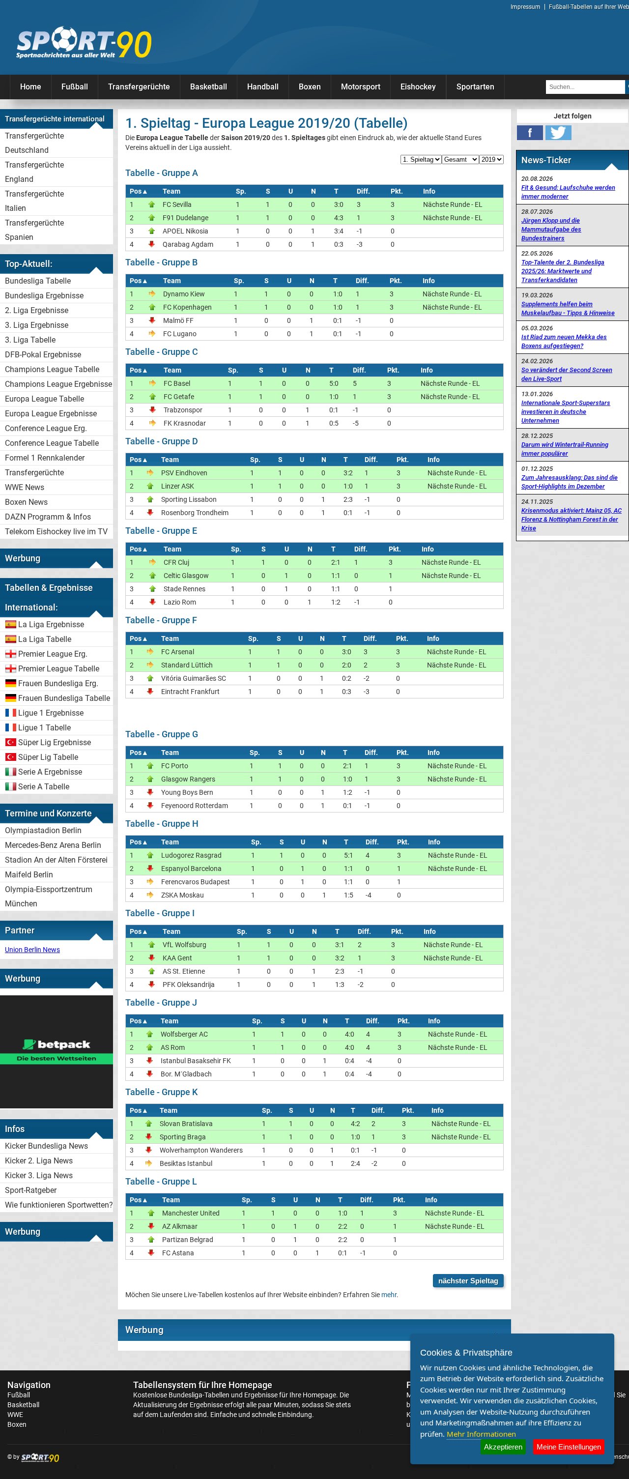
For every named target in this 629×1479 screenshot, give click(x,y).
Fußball (74, 86)
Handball (263, 86)
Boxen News (26, 502)
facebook (530, 132)
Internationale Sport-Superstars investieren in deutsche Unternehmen (565, 411)
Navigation (29, 1385)
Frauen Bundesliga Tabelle (64, 698)
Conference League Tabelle (52, 443)
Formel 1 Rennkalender (45, 458)
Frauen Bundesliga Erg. (58, 683)
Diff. (363, 191)
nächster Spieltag (468, 1280)
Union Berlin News (32, 950)
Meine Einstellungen (569, 1447)
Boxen (310, 86)
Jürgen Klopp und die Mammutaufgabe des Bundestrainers (551, 229)
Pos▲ (139, 191)
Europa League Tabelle (44, 399)
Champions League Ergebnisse (58, 384)
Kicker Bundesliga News (46, 1146)
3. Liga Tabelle (30, 340)
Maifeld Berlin (29, 874)
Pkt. (397, 191)
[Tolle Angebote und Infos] (56, 1106)
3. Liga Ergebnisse (36, 325)
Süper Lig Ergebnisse (54, 742)
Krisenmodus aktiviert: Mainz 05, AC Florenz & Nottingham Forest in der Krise (571, 519)
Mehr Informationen (481, 1434)
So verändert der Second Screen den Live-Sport (566, 374)
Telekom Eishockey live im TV (56, 531)
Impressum (526, 7)
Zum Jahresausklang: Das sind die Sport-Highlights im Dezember (569, 482)
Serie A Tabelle (43, 786)
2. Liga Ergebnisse (36, 310)
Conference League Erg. (46, 428)
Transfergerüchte (139, 86)
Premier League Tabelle (58, 668)
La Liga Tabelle (44, 639)
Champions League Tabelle (52, 369)
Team (171, 191)
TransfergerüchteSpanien (34, 230)
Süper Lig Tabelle (48, 757)
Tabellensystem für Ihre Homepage (202, 1385)
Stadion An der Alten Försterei (56, 860)
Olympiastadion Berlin (43, 830)
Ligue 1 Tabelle (44, 727)
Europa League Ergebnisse (51, 413)
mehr (389, 1295)
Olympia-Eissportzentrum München (48, 896)
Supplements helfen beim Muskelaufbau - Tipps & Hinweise (568, 308)
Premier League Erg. (52, 654)
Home (30, 86)
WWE (15, 1415)
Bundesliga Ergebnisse (44, 295)
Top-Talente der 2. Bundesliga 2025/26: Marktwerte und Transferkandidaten (562, 271)
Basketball (208, 86)
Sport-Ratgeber (31, 1190)
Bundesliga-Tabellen (199, 1395)
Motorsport (360, 86)
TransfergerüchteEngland (34, 172)
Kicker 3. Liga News (39, 1175)
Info (429, 191)
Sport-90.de (83, 42)
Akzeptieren (503, 1447)
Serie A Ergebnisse (50, 772)
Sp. (241, 191)
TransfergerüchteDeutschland (34, 143)
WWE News (24, 487)
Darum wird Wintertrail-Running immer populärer (564, 449)
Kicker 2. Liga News (39, 1160)
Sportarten (475, 86)
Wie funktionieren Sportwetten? (59, 1205)
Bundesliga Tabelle (38, 281)
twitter (558, 132)
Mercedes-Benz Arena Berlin (53, 845)
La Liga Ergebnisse (51, 624)
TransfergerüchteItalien (34, 201)
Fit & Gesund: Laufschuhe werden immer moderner (568, 192)
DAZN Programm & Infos (48, 517)
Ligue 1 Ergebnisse (51, 713)
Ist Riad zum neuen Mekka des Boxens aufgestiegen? (564, 341)
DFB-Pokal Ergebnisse (43, 354)
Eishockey (418, 86)
